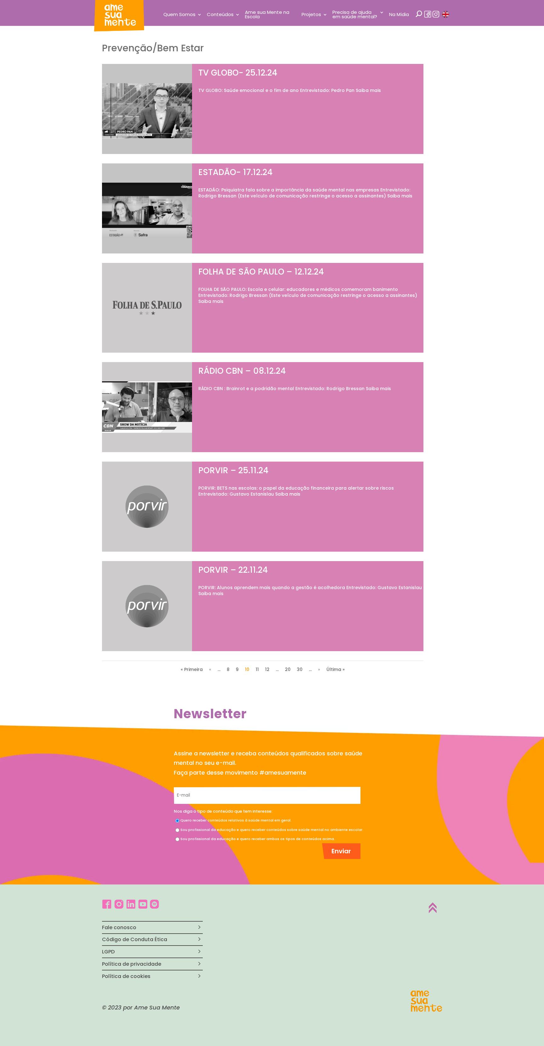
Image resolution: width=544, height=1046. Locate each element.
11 (257, 669)
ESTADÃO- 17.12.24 (235, 172)
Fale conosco (119, 927)
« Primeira (192, 669)
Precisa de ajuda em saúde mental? (354, 15)
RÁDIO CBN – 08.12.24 (242, 371)
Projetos (311, 15)
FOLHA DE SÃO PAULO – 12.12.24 (261, 271)
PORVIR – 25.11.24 (233, 470)
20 (288, 669)
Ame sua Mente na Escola (267, 15)
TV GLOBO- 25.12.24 (237, 72)
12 (267, 669)
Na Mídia (399, 15)
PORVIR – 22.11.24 (233, 570)
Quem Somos (179, 15)
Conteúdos (220, 15)
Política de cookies (126, 976)
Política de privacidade (131, 964)
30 (300, 669)
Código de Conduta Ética (134, 939)
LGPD (108, 951)
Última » (335, 669)
